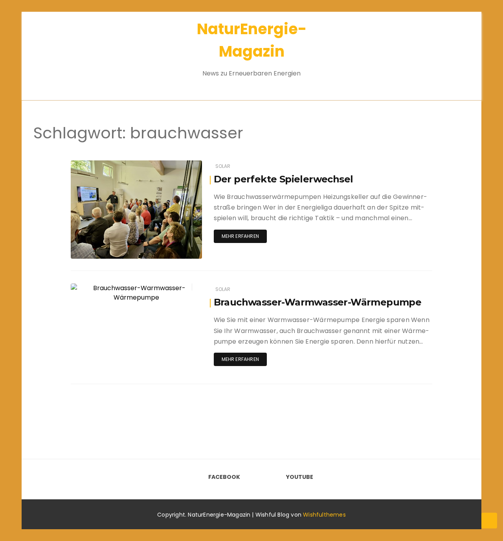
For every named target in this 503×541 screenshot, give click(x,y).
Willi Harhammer (114, 288)
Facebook (224, 477)
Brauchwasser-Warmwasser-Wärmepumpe (318, 302)
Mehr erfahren (240, 236)
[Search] (451, 51)
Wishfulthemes (324, 515)
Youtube (299, 477)
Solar (223, 166)
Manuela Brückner (116, 165)
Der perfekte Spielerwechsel (283, 179)
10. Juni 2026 (177, 164)
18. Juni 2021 (177, 287)
